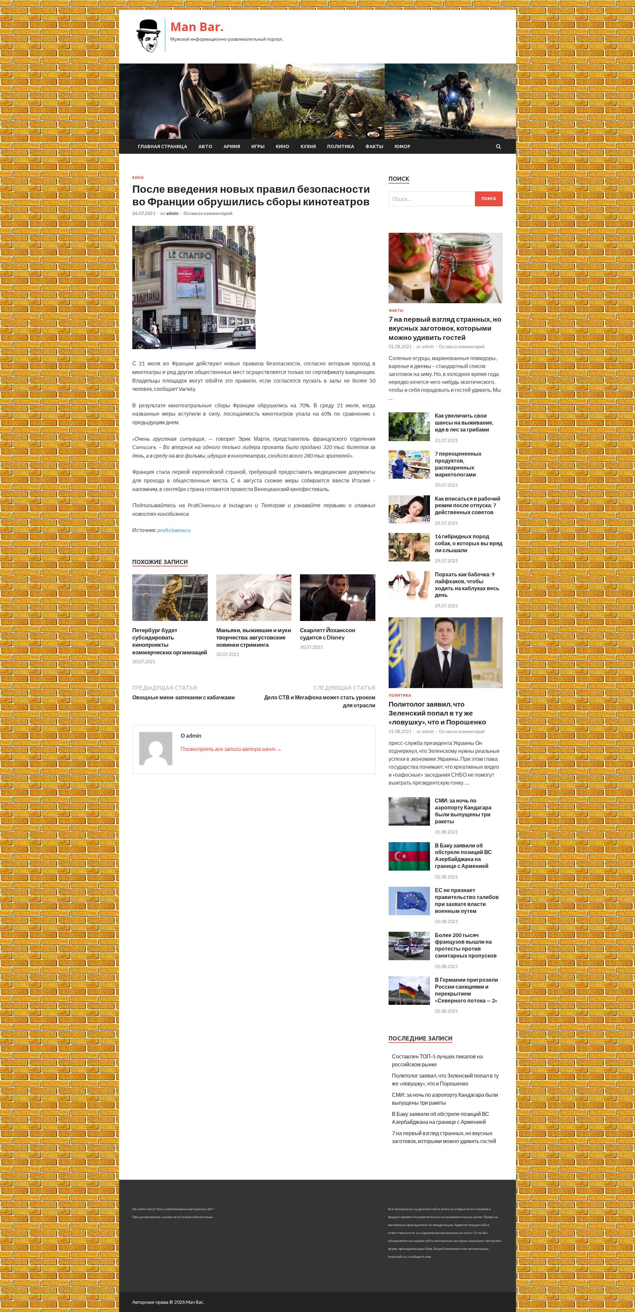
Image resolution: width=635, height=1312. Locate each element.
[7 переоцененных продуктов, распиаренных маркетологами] (409, 476)
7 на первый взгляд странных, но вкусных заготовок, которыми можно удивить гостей (445, 328)
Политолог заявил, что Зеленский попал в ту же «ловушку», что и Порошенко (437, 713)
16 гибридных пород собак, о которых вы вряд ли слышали (468, 543)
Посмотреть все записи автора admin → (231, 749)
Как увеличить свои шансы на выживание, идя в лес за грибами (464, 422)
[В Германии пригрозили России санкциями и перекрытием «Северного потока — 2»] (409, 1003)
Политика (340, 146)
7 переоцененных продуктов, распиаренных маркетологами (458, 463)
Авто (205, 146)
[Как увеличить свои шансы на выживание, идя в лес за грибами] (409, 439)
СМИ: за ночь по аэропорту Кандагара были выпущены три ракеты (463, 810)
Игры (258, 146)
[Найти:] (446, 198)
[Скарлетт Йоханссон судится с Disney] (337, 622)
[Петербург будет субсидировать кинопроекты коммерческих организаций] (170, 622)
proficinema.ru (173, 530)
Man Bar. (197, 27)
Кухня (308, 146)
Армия (232, 146)
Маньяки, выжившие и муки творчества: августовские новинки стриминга (253, 637)
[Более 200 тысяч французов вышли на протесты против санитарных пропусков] (409, 958)
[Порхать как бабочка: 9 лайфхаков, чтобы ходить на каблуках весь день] (409, 597)
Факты (374, 146)
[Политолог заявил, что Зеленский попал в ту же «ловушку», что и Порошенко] (446, 689)
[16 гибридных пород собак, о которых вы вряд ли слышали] (409, 559)
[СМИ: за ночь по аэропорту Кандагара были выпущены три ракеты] (409, 823)
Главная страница (162, 146)
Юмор (402, 146)
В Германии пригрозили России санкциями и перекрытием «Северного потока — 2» (466, 989)
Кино (282, 146)
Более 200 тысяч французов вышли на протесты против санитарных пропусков (466, 945)
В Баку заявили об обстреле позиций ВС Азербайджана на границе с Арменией (463, 855)
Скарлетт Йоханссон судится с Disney (327, 634)
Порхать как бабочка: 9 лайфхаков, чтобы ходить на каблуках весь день (467, 584)
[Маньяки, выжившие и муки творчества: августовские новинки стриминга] (254, 622)
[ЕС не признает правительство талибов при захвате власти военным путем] (409, 913)
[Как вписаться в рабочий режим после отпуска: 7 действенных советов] (409, 521)
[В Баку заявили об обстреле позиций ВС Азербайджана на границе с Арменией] (409, 868)
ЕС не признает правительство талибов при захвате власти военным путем (467, 900)
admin (172, 213)
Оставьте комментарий (208, 213)
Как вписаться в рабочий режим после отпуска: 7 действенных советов (467, 505)
